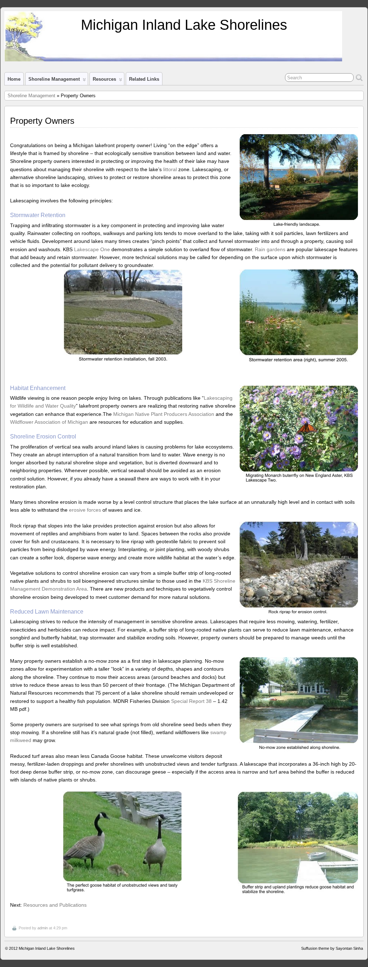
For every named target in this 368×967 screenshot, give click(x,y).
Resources (104, 79)
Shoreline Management (54, 79)
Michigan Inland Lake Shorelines (184, 25)
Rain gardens (270, 249)
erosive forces (85, 510)
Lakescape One (92, 249)
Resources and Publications (55, 905)
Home (14, 79)
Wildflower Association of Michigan (49, 422)
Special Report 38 (191, 701)
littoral (170, 169)
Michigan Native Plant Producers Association (163, 414)
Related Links (144, 79)
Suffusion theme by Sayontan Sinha (332, 948)
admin (42, 928)
